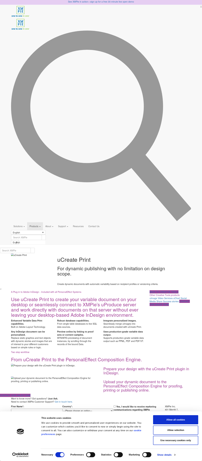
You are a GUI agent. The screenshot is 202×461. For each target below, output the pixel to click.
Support (62, 226)
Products (34, 226)
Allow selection (175, 430)
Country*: (67, 406)
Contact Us (93, 226)
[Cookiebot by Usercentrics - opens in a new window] (20, 454)
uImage (153, 298)
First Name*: (17, 406)
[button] (28, 232)
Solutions (18, 226)
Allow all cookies (175, 419)
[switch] (90, 454)
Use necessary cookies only (175, 440)
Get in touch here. (64, 401)
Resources (78, 226)
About (48, 226)
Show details (164, 454)
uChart (176, 298)
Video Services (165, 298)
